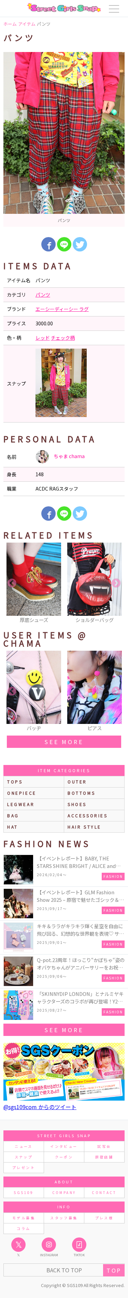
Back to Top (64, 1270)
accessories (88, 815)
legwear (20, 804)
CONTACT (104, 1192)
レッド (42, 337)
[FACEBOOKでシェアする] (48, 244)
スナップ (24, 1156)
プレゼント (23, 1167)
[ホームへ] (64, 7)
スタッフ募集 (63, 1217)
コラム (23, 1228)
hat (12, 827)
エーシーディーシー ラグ (62, 309)
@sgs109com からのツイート (39, 1107)
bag (13, 815)
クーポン (64, 1156)
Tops (15, 781)
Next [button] (116, 583)
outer (77, 781)
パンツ (42, 294)
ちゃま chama (69, 456)
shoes (77, 804)
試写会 (104, 1146)
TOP (113, 1270)
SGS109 (23, 1192)
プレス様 (104, 1217)
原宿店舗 (104, 1156)
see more (63, 742)
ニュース (23, 1146)
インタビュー (63, 1146)
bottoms (81, 793)
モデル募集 (23, 1217)
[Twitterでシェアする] (80, 244)
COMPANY (64, 1192)
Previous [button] (12, 583)
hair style (84, 827)
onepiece (22, 793)
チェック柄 (63, 337)
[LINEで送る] (64, 244)
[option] (64, 139)
